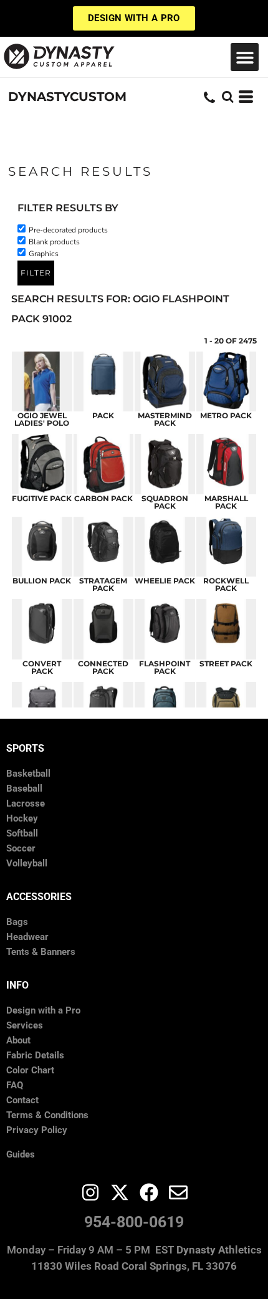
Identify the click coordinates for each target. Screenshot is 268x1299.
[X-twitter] (119, 1192)
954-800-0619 (134, 1222)
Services (24, 1025)
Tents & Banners (40, 951)
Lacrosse (25, 803)
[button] (245, 57)
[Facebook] (149, 1192)
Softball (22, 833)
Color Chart (30, 1070)
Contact (22, 1100)
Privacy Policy (36, 1130)
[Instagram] (90, 1192)
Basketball (28, 773)
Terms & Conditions (47, 1115)
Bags (17, 922)
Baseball (24, 788)
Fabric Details (35, 1055)
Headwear (27, 936)
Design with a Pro (43, 1010)
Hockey (22, 818)
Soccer (21, 848)
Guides (20, 1154)
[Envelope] (178, 1192)
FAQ (14, 1085)
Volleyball (26, 863)
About (18, 1040)
